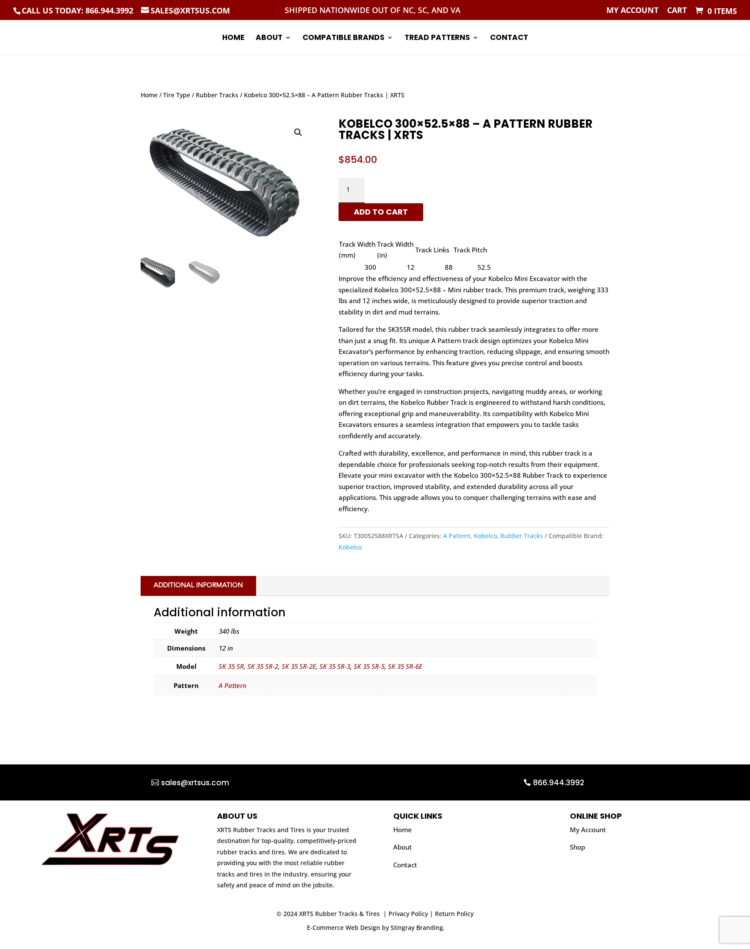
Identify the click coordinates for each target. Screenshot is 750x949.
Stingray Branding (417, 927)
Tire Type (176, 95)
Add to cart (381, 211)
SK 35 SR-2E (299, 666)
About (269, 38)
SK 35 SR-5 (369, 666)
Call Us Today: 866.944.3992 (77, 10)
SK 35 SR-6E (405, 666)
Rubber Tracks (217, 95)
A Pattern (456, 536)
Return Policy (454, 913)
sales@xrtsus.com (195, 782)
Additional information (198, 585)
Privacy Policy (408, 913)
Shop (577, 847)
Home (233, 38)
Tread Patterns (437, 38)
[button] (298, 132)
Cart (677, 10)
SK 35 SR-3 (334, 666)
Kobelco (485, 536)
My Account (632, 10)
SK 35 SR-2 (262, 666)
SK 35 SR (231, 666)
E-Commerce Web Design (343, 927)
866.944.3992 (558, 782)
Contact (509, 38)
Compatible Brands (344, 38)
